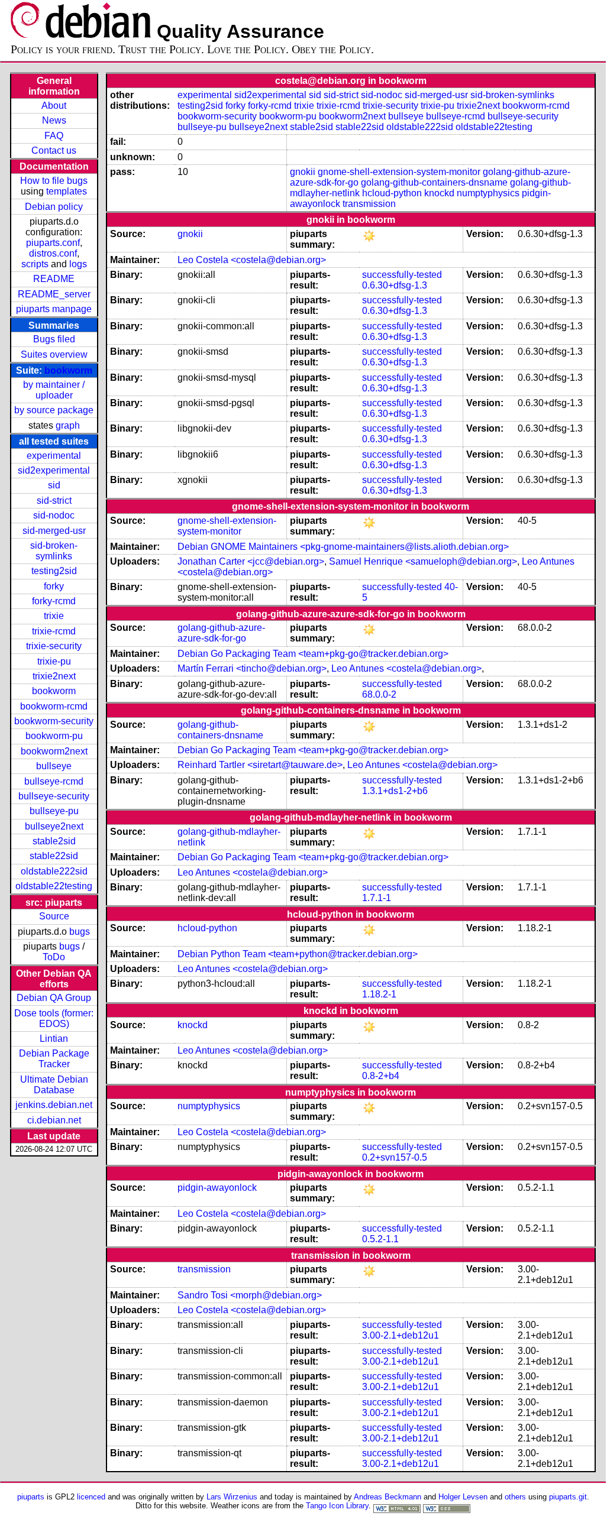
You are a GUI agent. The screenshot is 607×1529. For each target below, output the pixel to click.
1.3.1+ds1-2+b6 (395, 791)
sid (54, 485)
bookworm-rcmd (54, 706)
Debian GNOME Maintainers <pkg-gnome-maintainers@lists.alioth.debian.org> (343, 547)
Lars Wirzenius (231, 1496)
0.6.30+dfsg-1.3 (394, 285)
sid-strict (54, 500)
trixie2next (54, 676)
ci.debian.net (54, 1120)
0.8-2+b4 (380, 1076)
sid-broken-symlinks (54, 550)
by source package (53, 410)
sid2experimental (54, 470)
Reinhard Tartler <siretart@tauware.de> (260, 765)
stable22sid (54, 856)
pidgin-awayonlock (217, 1188)
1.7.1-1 (376, 898)
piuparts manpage (54, 309)
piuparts (30, 1496)
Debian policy (54, 207)
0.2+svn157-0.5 (394, 1157)
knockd (439, 193)
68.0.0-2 (379, 694)
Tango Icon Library (337, 1505)
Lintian (54, 1039)
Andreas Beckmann (387, 1496)
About (53, 106)
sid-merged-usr (54, 531)
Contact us (53, 150)
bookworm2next (54, 751)
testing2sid (54, 571)
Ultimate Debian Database (54, 1084)
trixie (54, 616)
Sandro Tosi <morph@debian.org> (249, 1295)
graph (68, 425)
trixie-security (54, 646)
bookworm (68, 370)
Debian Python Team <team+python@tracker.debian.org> (297, 954)
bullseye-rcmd (53, 781)
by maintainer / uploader (54, 390)
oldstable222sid (54, 871)
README (54, 279)
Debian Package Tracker (54, 1058)
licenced (91, 1496)
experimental (54, 456)
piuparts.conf (53, 243)
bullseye (54, 766)
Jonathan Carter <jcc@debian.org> (250, 561)
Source (54, 916)
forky (54, 586)
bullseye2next (54, 826)
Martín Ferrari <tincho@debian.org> (252, 668)
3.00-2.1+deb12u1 (400, 1335)
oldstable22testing (53, 886)
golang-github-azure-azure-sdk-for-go (221, 633)
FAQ (53, 136)
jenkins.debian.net (53, 1105)
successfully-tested (402, 275)
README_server (54, 294)
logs (78, 264)
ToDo (54, 957)
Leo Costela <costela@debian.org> (251, 260)
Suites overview (54, 354)
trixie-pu (54, 661)
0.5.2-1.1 (380, 1239)
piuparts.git (568, 1496)
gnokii (302, 172)
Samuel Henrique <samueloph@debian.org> (423, 561)
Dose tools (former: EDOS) (53, 1018)
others (515, 1496)
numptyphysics (488, 193)
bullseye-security (53, 796)
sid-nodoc (54, 515)
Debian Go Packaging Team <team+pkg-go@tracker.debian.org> (312, 654)
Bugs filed (54, 339)
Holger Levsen (462, 1496)
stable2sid (54, 841)
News (54, 120)
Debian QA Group (54, 998)
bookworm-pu (54, 736)
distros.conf (53, 253)
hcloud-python (392, 193)
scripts (35, 264)
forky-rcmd (54, 601)
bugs (79, 932)
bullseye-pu (54, 811)
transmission (369, 204)
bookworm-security (53, 721)
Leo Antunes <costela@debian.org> (406, 668)
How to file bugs (54, 181)
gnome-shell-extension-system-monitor (399, 172)
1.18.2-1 (379, 994)
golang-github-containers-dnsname (434, 182)
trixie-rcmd (54, 631)
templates (66, 191)
